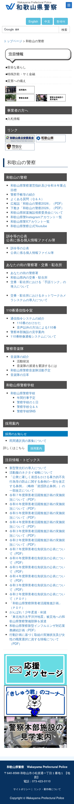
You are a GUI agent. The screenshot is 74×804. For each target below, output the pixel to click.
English (33, 21)
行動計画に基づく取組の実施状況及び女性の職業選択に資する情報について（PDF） (37, 639)
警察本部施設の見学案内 (27, 331)
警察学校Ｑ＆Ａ (27, 406)
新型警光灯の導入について (27, 467)
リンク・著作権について (47, 789)
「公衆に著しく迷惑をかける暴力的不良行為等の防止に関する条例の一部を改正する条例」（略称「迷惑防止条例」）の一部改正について (37, 483)
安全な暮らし (16, 67)
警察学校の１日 (27, 402)
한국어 (61, 21)
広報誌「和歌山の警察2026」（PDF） (37, 203)
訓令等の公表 (19, 248)
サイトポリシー (22, 789)
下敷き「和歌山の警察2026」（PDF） (37, 207)
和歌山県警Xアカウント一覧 (30, 221)
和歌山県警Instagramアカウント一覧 (36, 216)
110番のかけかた (29, 322)
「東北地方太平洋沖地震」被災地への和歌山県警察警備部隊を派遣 (37, 618)
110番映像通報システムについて (33, 336)
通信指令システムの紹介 (27, 318)
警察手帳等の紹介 (22, 194)
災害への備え (16, 80)
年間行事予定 (26, 397)
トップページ (13, 41)
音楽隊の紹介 (19, 356)
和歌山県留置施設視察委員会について (36, 212)
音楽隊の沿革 (19, 374)
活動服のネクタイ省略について (31, 472)
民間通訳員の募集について (27, 440)
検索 (64, 29)
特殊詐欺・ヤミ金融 (21, 73)
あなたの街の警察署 (24, 272)
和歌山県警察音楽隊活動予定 (30, 370)
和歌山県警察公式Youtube (28, 225)
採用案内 (36, 448)
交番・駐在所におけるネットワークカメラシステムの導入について (38, 297)
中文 (47, 21)
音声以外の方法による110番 (36, 327)
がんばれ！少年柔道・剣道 (27, 612)
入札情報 (13, 118)
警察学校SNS (26, 411)
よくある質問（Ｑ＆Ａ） (27, 198)
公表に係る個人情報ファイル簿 (32, 252)
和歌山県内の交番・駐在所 (28, 277)
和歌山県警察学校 (22, 393)
